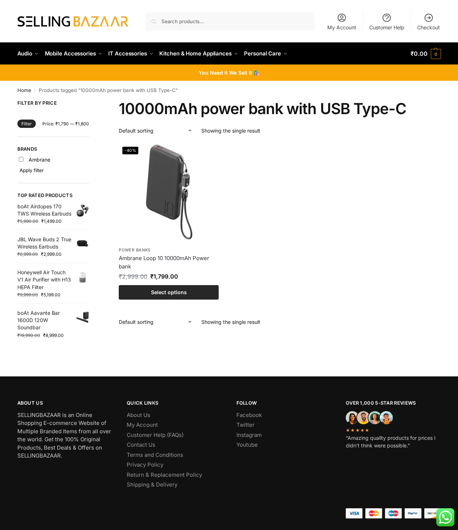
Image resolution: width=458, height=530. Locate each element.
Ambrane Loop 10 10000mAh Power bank (164, 262)
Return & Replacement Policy (164, 474)
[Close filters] (91, 104)
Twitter (245, 424)
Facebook (249, 415)
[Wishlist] (207, 154)
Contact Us (141, 444)
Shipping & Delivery (152, 484)
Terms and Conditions (155, 454)
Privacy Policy (145, 464)
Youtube (247, 444)
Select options (169, 292)
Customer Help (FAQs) (155, 434)
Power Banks (135, 250)
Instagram (249, 434)
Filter (26, 123)
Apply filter (32, 170)
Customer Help (386, 27)
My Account (341, 27)
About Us (138, 415)
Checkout (428, 27)
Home (24, 90)
